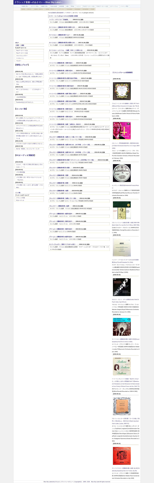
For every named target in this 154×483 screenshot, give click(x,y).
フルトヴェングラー (21, 55)
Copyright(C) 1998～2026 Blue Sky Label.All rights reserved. (92, 481)
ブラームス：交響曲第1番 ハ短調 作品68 (60, 213)
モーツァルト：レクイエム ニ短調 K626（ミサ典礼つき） (66, 50)
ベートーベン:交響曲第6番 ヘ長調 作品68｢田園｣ (62, 101)
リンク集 (17, 192)
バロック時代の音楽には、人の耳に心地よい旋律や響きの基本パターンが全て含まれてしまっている (29, 136)
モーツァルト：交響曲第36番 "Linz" (59, 35)
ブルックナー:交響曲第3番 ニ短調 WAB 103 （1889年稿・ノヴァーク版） (70, 152)
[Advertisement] (29, 25)
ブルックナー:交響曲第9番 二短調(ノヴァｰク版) (62, 198)
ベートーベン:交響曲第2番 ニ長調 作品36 (60, 70)
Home (50, 12)
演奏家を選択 (55, 12)
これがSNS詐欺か (21, 97)
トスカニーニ (20, 58)
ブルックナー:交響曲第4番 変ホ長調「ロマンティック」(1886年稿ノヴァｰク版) (71, 160)
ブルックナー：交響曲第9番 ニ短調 (59, 206)
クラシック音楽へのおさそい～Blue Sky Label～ (39, 2)
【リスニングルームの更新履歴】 (122, 72)
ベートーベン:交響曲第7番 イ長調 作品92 (60, 109)
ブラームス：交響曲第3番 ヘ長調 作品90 (60, 229)
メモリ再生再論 (20, 172)
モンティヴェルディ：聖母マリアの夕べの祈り (62, 244)
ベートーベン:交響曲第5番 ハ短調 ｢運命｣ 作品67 (63, 93)
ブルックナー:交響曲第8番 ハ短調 (58, 190)
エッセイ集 (21, 109)
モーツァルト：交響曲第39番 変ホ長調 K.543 (62, 42)
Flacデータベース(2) (22, 53)
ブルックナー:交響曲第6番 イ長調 (58, 175)
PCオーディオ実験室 (25, 155)
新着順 (76, 16)
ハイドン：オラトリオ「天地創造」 (59, 19)
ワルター (18, 60)
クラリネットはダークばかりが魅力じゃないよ (29, 143)
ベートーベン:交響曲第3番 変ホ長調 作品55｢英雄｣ (63, 78)
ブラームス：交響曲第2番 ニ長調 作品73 (60, 221)
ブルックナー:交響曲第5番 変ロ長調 (59, 167)
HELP (17, 42)
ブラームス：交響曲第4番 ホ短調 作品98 (60, 236)
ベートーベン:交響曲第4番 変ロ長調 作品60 (61, 86)
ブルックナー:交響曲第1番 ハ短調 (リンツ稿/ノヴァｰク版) (65, 137)
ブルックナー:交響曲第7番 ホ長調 (59, 183)
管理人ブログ (22, 65)
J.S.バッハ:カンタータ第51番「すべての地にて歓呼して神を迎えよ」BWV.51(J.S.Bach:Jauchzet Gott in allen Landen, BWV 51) (126, 421)
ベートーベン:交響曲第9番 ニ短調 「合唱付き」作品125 (65, 124)
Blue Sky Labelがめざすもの (52, 481)
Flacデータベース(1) (22, 50)
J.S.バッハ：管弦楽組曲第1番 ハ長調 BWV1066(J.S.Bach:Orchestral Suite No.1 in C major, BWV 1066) (125, 145)
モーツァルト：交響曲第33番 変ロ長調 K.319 (62, 27)
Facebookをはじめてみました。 (25, 102)
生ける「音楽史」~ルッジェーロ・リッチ (27, 148)
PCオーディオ (20, 200)
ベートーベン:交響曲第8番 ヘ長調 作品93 (60, 116)
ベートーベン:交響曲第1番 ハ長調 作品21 (60, 63)
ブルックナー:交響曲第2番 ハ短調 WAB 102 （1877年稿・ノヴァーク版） (70, 144)
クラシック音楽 (20, 197)
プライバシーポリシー (67, 481)
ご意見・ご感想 (19, 45)
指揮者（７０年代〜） (66, 12)
